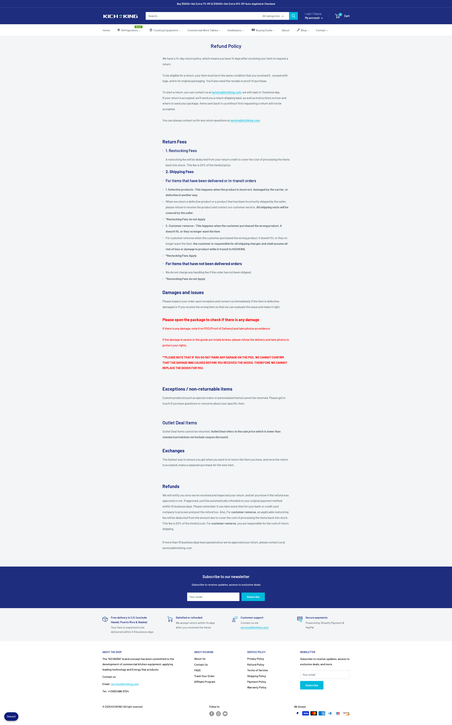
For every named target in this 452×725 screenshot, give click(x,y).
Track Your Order (204, 676)
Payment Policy (256, 681)
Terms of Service (257, 670)
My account (312, 17)
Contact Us (201, 664)
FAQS (197, 670)
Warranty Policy (256, 687)
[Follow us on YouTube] (225, 713)
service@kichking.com (226, 92)
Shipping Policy (256, 676)
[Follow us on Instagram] (218, 713)
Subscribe (253, 596)
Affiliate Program (204, 681)
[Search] (293, 16)
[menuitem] (106, 30)
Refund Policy (255, 664)
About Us (200, 658)
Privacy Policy (255, 658)
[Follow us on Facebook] (211, 713)
